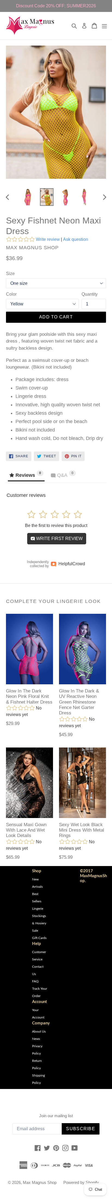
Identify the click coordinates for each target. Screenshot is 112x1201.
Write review (48, 239)
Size (10, 273)
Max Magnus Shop (40, 1182)
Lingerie (37, 908)
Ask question (75, 239)
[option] (27, 197)
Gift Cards (39, 938)
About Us (39, 1031)
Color (11, 294)
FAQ (35, 981)
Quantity (90, 294)
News (36, 1038)
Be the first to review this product (56, 525)
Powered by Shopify (81, 1182)
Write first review (59, 538)
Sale (35, 930)
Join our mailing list (56, 1115)
